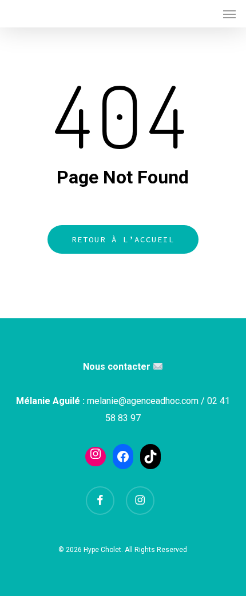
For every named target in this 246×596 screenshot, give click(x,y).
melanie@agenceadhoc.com (143, 400)
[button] (229, 13)
